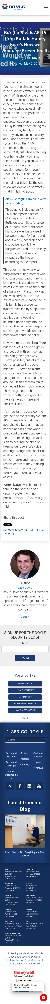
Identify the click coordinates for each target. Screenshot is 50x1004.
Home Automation (25, 710)
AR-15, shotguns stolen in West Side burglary (26, 201)
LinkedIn (25, 617)
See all (25, 718)
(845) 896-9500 (10, 916)
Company (24, 764)
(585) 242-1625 (10, 942)
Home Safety (25, 683)
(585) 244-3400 (10, 890)
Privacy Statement (34, 960)
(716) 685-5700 (31, 890)
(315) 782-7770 (31, 902)
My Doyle (38, 768)
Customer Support (38, 755)
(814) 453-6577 (31, 928)
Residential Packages (11, 764)
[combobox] (25, 740)
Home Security (25, 690)
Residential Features (11, 755)
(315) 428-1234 (31, 876)
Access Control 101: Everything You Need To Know (25, 854)
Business (24, 753)
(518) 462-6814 (10, 879)
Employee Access (14, 960)
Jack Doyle (32, 58)
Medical (25, 758)
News (38, 762)
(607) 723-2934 (10, 928)
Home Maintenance (25, 703)
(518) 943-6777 (31, 916)
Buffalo (30, 530)
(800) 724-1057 (10, 904)
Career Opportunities (11, 775)
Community (25, 697)
